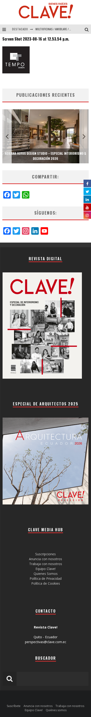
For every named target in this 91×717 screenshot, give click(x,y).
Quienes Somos (46, 573)
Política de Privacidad (46, 578)
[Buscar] (88, 29)
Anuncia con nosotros (45, 559)
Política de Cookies (45, 583)
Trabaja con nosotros (45, 564)
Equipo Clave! (45, 568)
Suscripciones (45, 554)
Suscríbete (14, 706)
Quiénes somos (56, 710)
